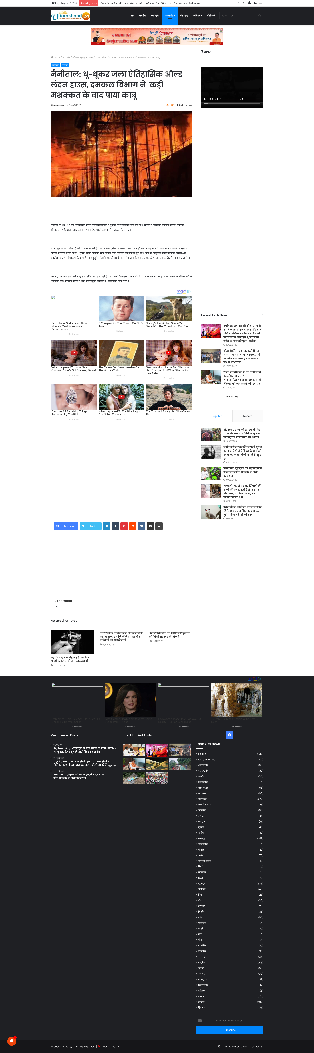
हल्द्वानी (201, 1001)
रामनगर (201, 956)
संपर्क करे (211, 15)
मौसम (200, 939)
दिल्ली (200, 877)
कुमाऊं (201, 815)
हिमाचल (201, 1007)
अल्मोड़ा (201, 776)
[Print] (159, 526)
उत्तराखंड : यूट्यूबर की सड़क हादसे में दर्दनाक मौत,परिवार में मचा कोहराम (242, 472)
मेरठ (200, 934)
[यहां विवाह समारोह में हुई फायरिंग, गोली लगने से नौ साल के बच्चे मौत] (72, 642)
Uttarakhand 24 (110, 1046)
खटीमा (201, 832)
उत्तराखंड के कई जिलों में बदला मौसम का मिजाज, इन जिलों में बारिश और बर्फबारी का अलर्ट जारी (121, 636)
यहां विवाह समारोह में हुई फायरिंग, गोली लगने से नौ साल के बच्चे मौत (70, 659)
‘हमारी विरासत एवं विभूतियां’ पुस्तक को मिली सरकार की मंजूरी (169, 634)
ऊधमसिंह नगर (204, 804)
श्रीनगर (201, 990)
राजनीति (202, 945)
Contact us (256, 1046)
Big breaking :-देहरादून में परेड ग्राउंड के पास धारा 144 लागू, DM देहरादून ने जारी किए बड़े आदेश (242, 433)
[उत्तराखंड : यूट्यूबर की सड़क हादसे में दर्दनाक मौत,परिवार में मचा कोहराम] (211, 473)
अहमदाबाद (203, 782)
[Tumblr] (115, 526)
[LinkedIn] (106, 526)
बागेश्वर (201, 906)
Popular (217, 416)
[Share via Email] (150, 526)
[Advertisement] (121, 209)
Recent (247, 416)
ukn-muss (58, 105)
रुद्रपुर (201, 973)
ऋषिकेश (202, 810)
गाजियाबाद (203, 844)
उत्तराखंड (169, 15)
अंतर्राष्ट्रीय (155, 15)
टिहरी (200, 866)
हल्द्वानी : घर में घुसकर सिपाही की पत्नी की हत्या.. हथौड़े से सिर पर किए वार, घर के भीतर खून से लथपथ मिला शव (242, 491)
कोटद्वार (201, 821)
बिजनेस (201, 911)
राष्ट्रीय (142, 15)
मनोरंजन (196, 15)
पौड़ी (200, 900)
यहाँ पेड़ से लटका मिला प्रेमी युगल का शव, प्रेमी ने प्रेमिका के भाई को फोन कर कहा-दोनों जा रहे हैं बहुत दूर (242, 452)
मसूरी (200, 928)
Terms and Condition (235, 1046)
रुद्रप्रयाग (203, 979)
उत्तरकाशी (202, 793)
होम (132, 15)
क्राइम (201, 827)
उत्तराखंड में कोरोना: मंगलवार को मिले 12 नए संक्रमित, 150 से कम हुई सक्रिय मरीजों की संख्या (242, 511)
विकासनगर (203, 985)
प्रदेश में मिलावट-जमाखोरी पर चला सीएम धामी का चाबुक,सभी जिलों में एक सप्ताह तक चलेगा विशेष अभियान (241, 356)
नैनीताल (65, 65)
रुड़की (201, 968)
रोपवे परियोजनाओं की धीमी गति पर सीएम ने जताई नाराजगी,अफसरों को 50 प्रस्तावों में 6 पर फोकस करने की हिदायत (242, 377)
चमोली (201, 855)
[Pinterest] (124, 526)
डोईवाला (202, 872)
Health (202, 753)
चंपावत (201, 849)
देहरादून (201, 883)
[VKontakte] (141, 526)
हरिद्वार (201, 996)
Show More (232, 396)
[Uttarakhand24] (70, 15)
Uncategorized (206, 759)
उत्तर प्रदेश (203, 787)
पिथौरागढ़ (202, 894)
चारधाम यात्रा (204, 860)
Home (56, 57)
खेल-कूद (184, 15)
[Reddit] (132, 526)
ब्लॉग (200, 917)
